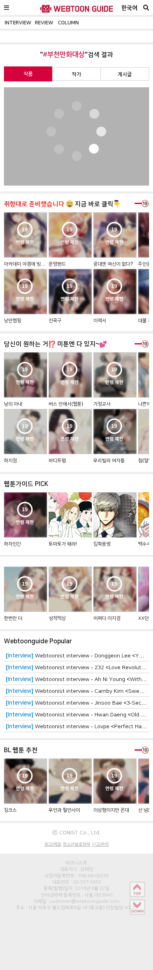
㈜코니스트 (76, 862)
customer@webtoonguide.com (85, 901)
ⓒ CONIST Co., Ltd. (76, 832)
